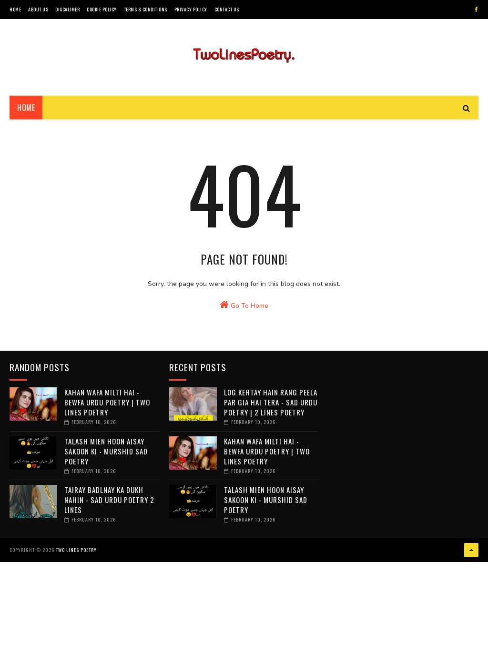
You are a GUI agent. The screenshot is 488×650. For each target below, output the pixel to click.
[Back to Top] (471, 550)
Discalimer (67, 9)
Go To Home (248, 305)
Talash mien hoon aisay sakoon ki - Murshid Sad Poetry (106, 451)
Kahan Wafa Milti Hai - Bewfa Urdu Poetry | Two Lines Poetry (107, 402)
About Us (38, 9)
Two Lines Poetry (76, 549)
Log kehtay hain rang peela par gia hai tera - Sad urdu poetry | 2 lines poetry (270, 402)
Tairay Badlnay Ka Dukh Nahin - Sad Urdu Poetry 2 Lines (109, 499)
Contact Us (226, 9)
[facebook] (476, 9)
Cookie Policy (102, 9)
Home (15, 9)
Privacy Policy (190, 9)
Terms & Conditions (145, 9)
